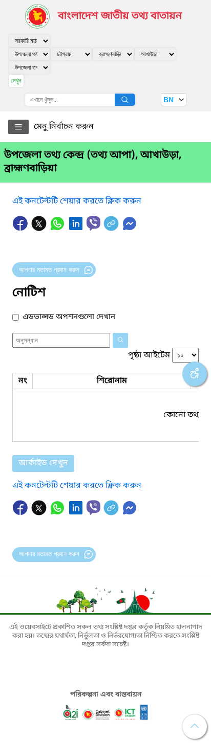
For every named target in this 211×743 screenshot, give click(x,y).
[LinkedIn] (77, 228)
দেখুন (16, 80)
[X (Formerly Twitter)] (40, 228)
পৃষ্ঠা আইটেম (149, 355)
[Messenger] (129, 228)
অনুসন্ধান (125, 100)
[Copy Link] (112, 228)
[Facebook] (21, 228)
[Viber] (93, 223)
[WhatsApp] (58, 228)
